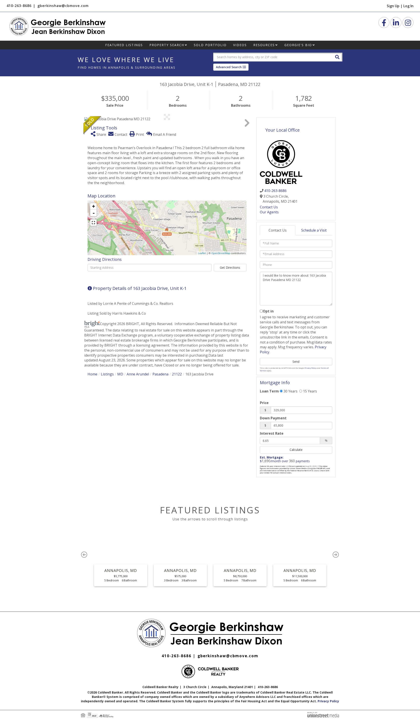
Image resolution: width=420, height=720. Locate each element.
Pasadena (160, 374)
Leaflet (202, 253)
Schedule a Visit (314, 230)
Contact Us (269, 207)
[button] (337, 57)
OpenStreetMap (220, 253)
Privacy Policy (310, 368)
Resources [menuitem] (264, 45)
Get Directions (230, 267)
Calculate (296, 450)
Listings (107, 374)
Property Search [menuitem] (166, 45)
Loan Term (269, 391)
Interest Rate (272, 433)
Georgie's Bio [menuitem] (298, 45)
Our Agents (269, 212)
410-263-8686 (19, 5)
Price (264, 402)
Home (92, 374)
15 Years (309, 391)
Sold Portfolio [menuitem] (210, 45)
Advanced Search (229, 67)
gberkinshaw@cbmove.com (63, 5)
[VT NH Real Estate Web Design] (323, 714)
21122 (177, 374)
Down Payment (273, 418)
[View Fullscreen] (93, 222)
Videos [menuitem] (240, 45)
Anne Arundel (138, 374)
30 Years (290, 391)
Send (295, 361)
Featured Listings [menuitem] (124, 45)
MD (120, 374)
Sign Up (393, 5)
